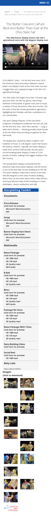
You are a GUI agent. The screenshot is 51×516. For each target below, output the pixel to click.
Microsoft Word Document (17, 209)
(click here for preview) (14, 206)
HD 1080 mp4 (11, 258)
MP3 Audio (10, 267)
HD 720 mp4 (10, 261)
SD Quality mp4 (12, 264)
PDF (6, 212)
